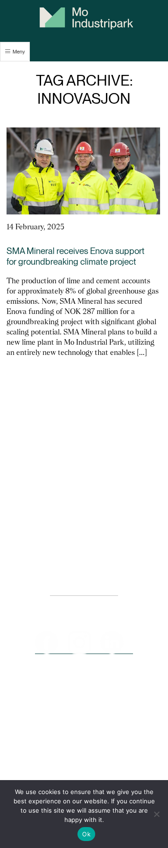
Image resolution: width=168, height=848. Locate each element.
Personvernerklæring (84, 591)
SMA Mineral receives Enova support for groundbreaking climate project (76, 256)
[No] (156, 814)
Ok (86, 834)
